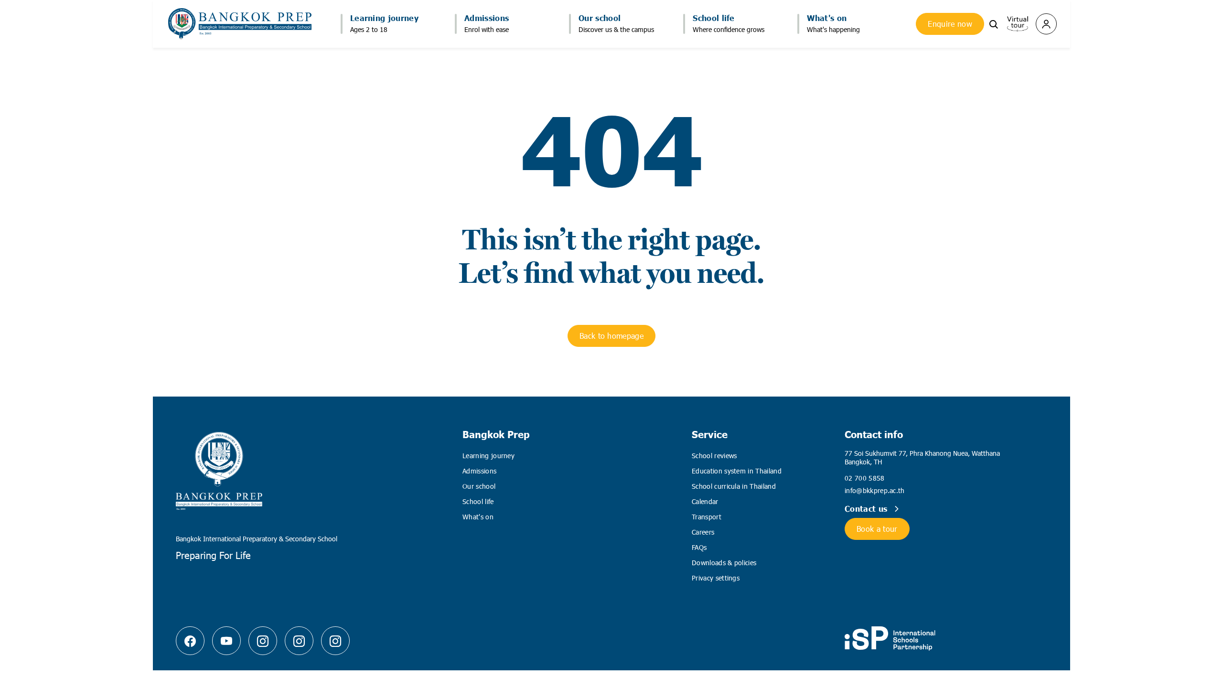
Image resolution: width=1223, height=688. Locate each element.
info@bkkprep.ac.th (875, 490)
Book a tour (877, 529)
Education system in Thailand (737, 470)
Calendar (705, 501)
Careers (703, 532)
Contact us (867, 508)
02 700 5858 (865, 478)
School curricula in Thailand (734, 486)
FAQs (699, 547)
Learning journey (488, 455)
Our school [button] (600, 18)
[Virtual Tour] (1017, 23)
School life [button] (714, 18)
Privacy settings (716, 577)
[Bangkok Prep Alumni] (335, 640)
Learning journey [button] (384, 18)
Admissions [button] (486, 18)
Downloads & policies (724, 562)
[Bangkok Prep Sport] (299, 640)
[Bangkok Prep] (262, 640)
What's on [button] (827, 18)
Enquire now (950, 24)
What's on (477, 516)
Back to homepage (611, 336)
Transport (706, 516)
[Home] (239, 24)
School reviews (714, 455)
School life (478, 501)
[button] (993, 23)
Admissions (479, 470)
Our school (478, 486)
